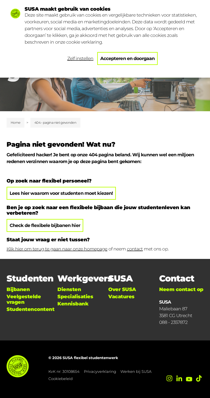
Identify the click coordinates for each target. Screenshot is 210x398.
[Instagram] (169, 378)
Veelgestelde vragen (24, 299)
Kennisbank (72, 304)
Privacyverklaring (100, 371)
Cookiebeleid (60, 378)
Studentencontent (30, 309)
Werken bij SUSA (136, 371)
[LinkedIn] (179, 378)
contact (135, 249)
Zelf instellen (80, 58)
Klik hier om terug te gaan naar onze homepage (57, 249)
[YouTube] (189, 378)
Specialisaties (75, 296)
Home (15, 123)
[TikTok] (199, 378)
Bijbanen (18, 289)
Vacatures (121, 296)
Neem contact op (181, 289)
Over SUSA (122, 289)
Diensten (69, 289)
